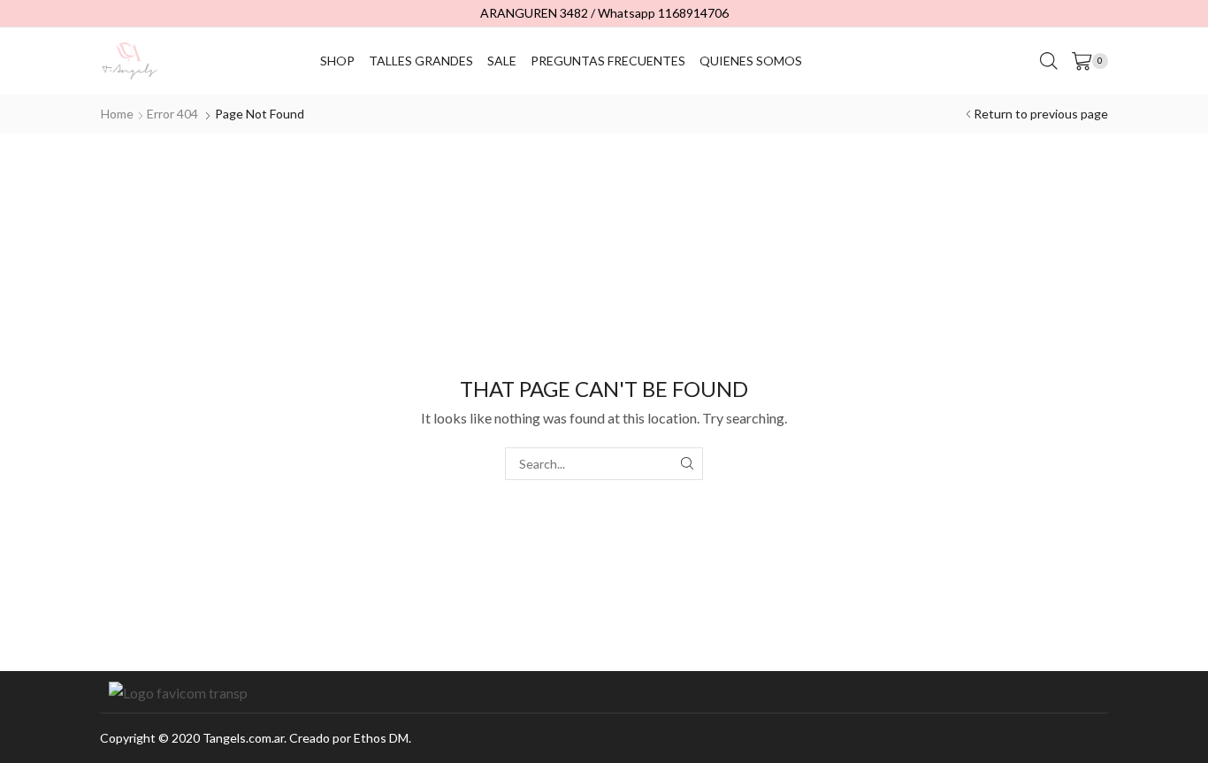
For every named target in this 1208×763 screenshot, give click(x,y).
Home (117, 113)
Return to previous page (1041, 113)
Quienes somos (751, 60)
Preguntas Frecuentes (608, 60)
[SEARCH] (686, 463)
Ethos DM (381, 737)
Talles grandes (421, 60)
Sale (501, 60)
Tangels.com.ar (243, 737)
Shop (337, 60)
